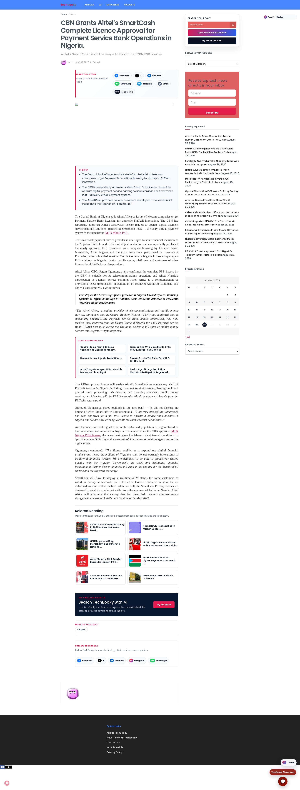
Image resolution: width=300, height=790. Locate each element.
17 (189, 317)
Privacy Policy (114, 752)
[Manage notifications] (6, 783)
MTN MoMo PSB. (116, 232)
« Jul (187, 336)
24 (189, 324)
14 (220, 309)
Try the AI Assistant (212, 40)
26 (204, 324)
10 (189, 309)
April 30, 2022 (82, 62)
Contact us (113, 742)
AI (100, 4)
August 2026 (212, 280)
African (89, 4)
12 (204, 309)
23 (235, 317)
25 (196, 324)
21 (220, 317)
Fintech (72, 14)
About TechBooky (117, 732)
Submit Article (115, 747)
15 (227, 309)
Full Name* (212, 93)
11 (197, 309)
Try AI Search (164, 604)
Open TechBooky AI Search (212, 32)
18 (197, 317)
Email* (212, 102)
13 (212, 309)
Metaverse (112, 4)
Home (64, 14)
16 (235, 309)
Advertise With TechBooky (122, 737)
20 (212, 317)
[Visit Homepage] (69, 4)
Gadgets (129, 4)
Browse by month (194, 344)
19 (204, 317)
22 (227, 317)
